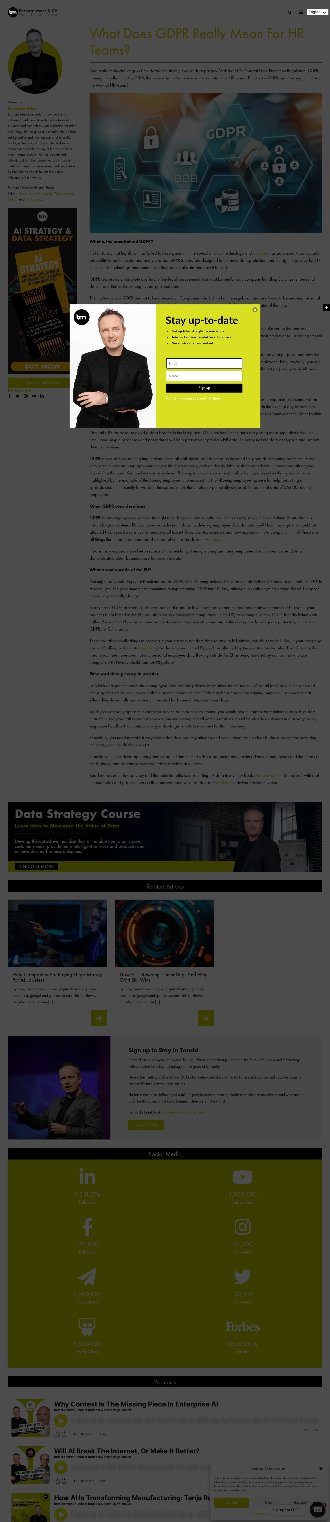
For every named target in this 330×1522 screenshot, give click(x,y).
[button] (255, 309)
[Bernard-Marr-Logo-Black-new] (33, 9)
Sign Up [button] (204, 388)
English (314, 12)
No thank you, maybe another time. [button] (193, 398)
